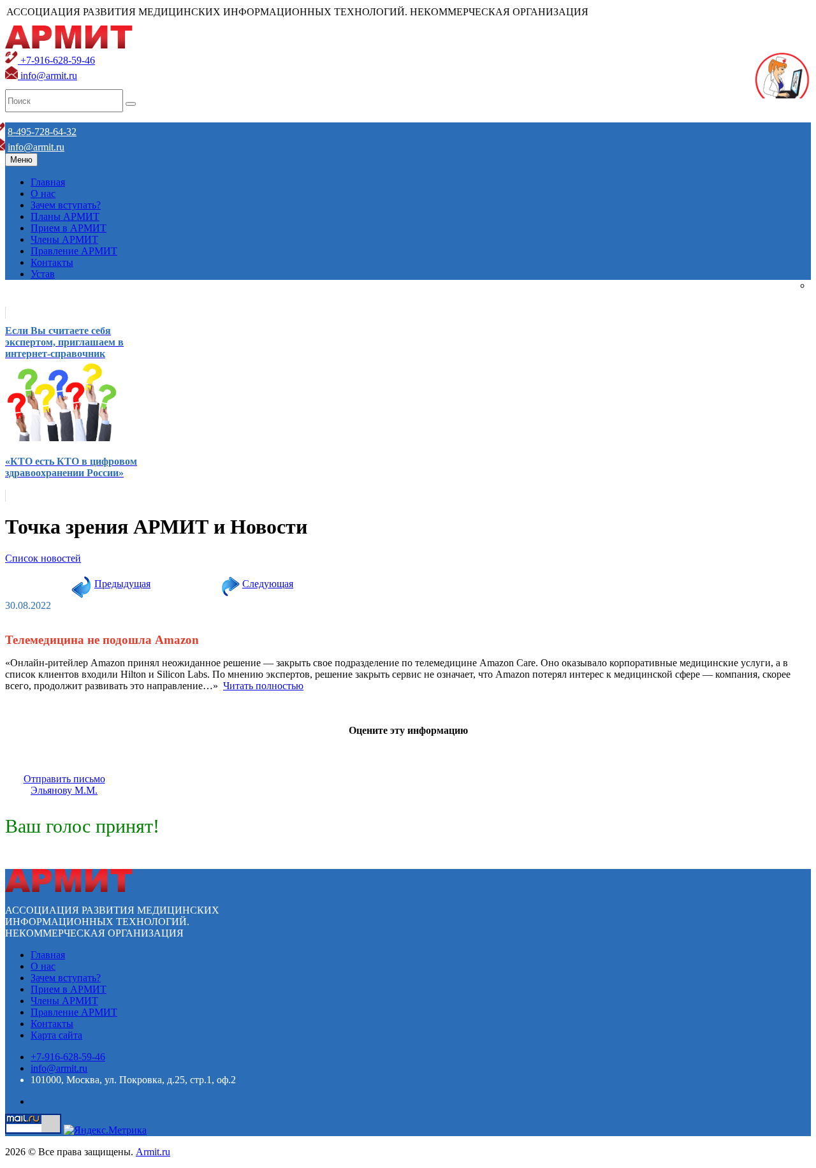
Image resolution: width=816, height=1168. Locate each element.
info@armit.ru (47, 75)
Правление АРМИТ (74, 250)
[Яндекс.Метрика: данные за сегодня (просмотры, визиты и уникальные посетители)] (105, 1130)
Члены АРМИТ (64, 239)
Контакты (52, 262)
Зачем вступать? (66, 205)
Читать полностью (263, 685)
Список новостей (43, 558)
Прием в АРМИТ (68, 228)
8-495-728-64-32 (42, 131)
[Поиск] (131, 104)
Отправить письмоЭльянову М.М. (64, 784)
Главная (48, 182)
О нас (43, 193)
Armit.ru (153, 1151)
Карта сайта (56, 1035)
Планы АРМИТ (65, 216)
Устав (43, 273)
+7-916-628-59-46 (56, 60)
